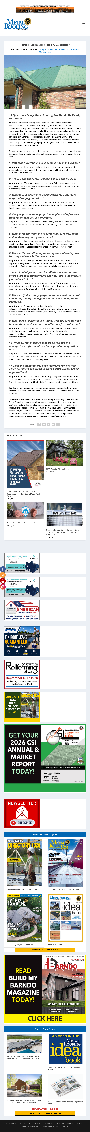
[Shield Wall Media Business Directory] (24, 863)
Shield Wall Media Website (32, 1126)
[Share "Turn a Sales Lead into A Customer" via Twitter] (44, 424)
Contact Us (79, 1123)
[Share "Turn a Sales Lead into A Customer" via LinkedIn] (48, 424)
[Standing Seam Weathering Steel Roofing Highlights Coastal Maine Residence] (24, 1086)
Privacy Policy (48, 1126)
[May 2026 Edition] (65, 918)
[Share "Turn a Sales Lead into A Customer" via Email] (53, 424)
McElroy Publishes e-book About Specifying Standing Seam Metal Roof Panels (23, 494)
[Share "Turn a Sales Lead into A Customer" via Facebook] (39, 424)
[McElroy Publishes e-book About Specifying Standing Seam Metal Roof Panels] (25, 464)
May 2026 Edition (55, 944)
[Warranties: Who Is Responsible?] (25, 510)
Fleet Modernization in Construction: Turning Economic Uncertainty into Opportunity (62, 532)
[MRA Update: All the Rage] (64, 453)
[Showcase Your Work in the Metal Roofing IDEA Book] (65, 1049)
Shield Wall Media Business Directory (22, 889)
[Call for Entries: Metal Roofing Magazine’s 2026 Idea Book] (65, 1086)
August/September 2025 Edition (54, 49)
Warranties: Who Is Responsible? (21, 523)
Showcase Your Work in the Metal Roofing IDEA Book (65, 1068)
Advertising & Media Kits (63, 1123)
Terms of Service (61, 1126)
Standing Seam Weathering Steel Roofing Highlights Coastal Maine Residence (24, 1101)
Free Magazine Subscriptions (16, 1123)
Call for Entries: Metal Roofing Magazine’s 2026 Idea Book (65, 1103)
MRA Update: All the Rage (57, 469)
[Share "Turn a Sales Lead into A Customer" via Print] (58, 424)
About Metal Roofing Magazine (41, 1123)
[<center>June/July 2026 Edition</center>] (24, 918)
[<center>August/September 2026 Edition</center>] (65, 863)
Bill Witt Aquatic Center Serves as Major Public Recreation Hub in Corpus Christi (23, 1057)
